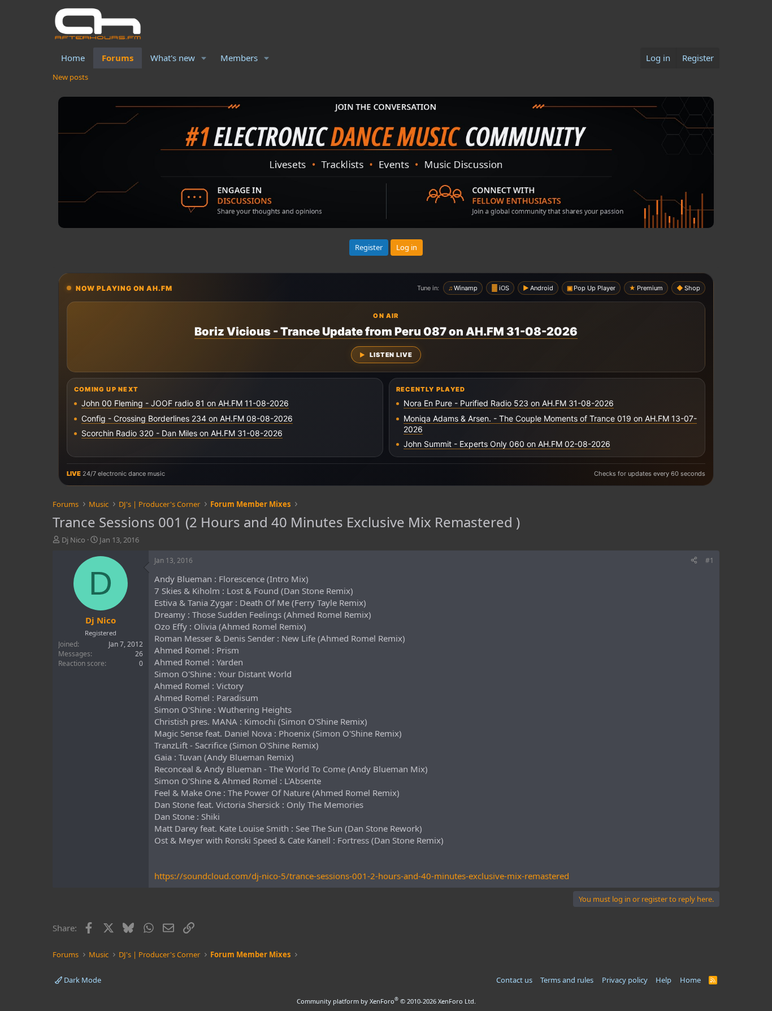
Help (663, 980)
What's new (172, 57)
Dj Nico (73, 540)
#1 (709, 560)
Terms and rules (566, 980)
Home (73, 57)
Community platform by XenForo (386, 1001)
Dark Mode (81, 980)
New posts (70, 77)
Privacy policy (625, 980)
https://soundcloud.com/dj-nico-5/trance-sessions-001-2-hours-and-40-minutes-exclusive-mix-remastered (361, 875)
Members (239, 57)
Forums (117, 57)
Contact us (514, 980)
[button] (204, 58)
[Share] (694, 560)
